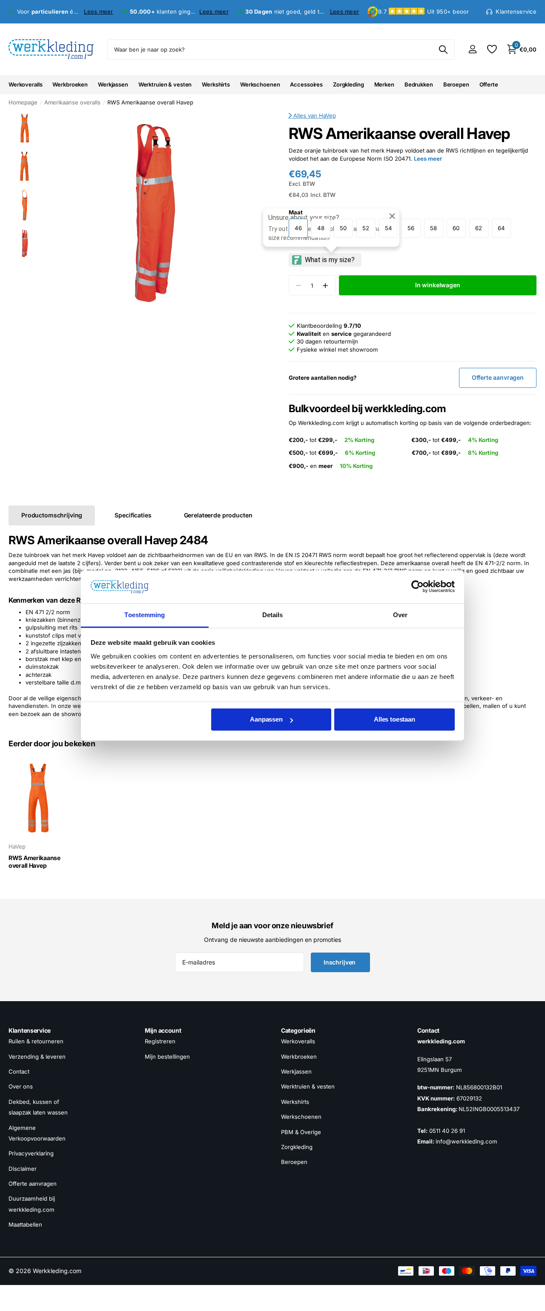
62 (478, 228)
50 (343, 228)
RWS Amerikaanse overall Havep (34, 861)
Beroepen (456, 84)
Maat (296, 212)
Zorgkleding (348, 84)
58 (433, 228)
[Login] (472, 49)
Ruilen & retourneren (36, 1041)
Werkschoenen (260, 84)
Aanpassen (266, 719)
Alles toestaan (394, 719)
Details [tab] (272, 614)
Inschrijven (340, 962)
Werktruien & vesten (165, 84)
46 (298, 228)
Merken (384, 84)
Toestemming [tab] (144, 614)
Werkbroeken (70, 84)
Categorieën (298, 1030)
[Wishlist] (491, 49)
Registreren (160, 1041)
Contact (19, 1071)
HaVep (327, 115)
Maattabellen (25, 1224)
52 (365, 228)
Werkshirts (216, 84)
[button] (326, 285)
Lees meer (98, 11)
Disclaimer (23, 1168)
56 (410, 228)
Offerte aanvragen (33, 1183)
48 (320, 228)
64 (501, 228)
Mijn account (163, 1030)
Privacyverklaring (31, 1153)
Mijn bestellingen (167, 1056)
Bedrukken (418, 84)
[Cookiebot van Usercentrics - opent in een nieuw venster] (417, 586)
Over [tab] (400, 614)
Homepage (23, 102)
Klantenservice (30, 1030)
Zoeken (443, 49)
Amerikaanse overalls (72, 102)
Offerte (488, 84)
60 (456, 228)
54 (388, 228)
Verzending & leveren (37, 1056)
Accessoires (306, 84)
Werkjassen (113, 84)
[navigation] (24, 128)
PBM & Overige (301, 1132)
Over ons (21, 1086)
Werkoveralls (25, 84)
